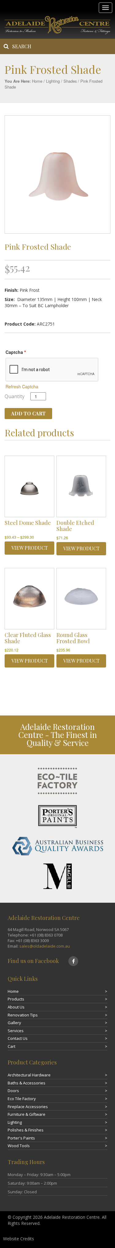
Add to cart (28, 413)
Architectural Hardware (29, 1075)
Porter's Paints (21, 1138)
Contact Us (18, 1038)
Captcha (16, 352)
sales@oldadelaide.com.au (44, 946)
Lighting (53, 81)
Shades (70, 81)
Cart (11, 1046)
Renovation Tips (23, 1015)
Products (16, 999)
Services (16, 1030)
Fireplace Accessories (28, 1106)
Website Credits (18, 1239)
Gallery (14, 1022)
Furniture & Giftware (26, 1114)
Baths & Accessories (26, 1083)
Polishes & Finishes (26, 1130)
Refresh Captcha (22, 386)
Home (37, 81)
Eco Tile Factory (22, 1098)
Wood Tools (19, 1145)
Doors (13, 1090)
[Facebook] (73, 961)
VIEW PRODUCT (29, 548)
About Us (16, 1007)
